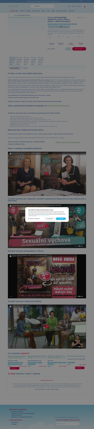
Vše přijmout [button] (61, 218)
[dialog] (47, 214)
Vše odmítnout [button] (49, 218)
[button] (34, 218)
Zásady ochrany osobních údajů (43, 215)
